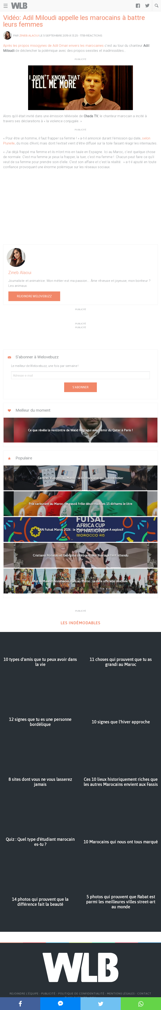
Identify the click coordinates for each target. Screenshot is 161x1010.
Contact (144, 993)
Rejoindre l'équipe (24, 993)
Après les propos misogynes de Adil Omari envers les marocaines (53, 46)
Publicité (48, 993)
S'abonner (80, 387)
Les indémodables (80, 623)
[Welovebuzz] (19, 6)
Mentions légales (121, 993)
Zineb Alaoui (29, 35)
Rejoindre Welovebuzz (34, 296)
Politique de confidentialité (81, 993)
